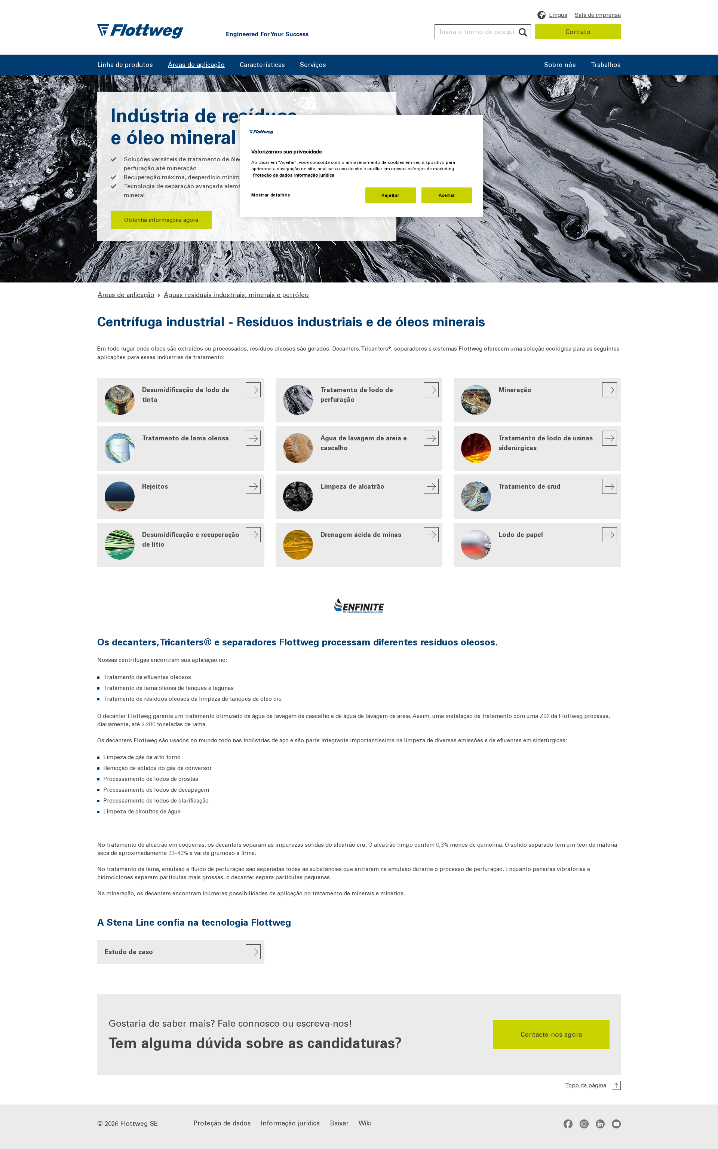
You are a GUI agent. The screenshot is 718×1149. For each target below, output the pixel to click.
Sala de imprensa (598, 14)
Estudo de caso (129, 951)
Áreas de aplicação (196, 65)
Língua (558, 14)
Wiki (365, 1122)
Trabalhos (606, 65)
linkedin (600, 1123)
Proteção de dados (222, 1122)
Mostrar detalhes (270, 195)
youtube (616, 1123)
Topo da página (585, 1085)
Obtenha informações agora (161, 219)
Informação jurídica (290, 1122)
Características (262, 65)
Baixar (339, 1122)
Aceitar (447, 195)
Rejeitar (390, 195)
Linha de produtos (125, 65)
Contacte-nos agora (551, 1034)
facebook (568, 1123)
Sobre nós (560, 65)
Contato (577, 31)
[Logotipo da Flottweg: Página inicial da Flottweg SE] (140, 31)
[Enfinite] (359, 595)
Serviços (313, 65)
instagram (584, 1123)
